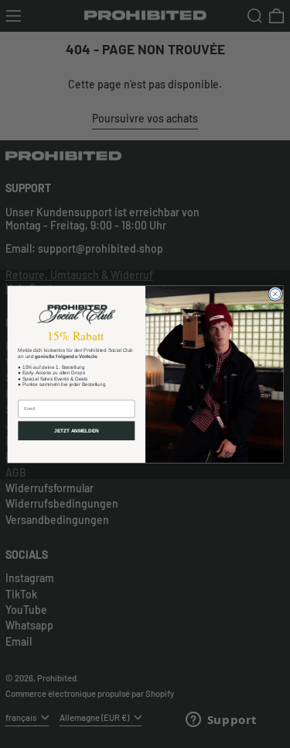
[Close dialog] (274, 293)
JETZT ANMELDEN (76, 430)
